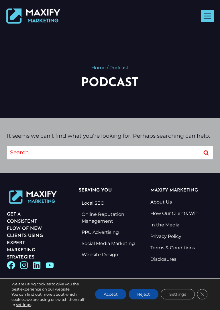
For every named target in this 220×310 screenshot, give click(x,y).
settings (23, 304)
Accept (111, 294)
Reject (143, 294)
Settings (177, 294)
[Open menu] (207, 16)
